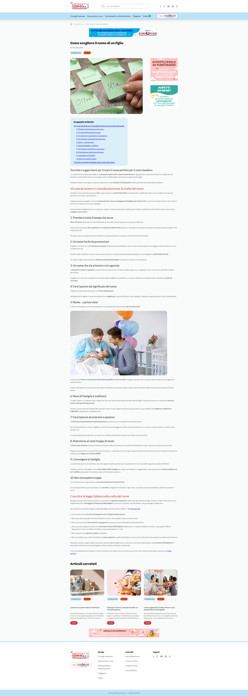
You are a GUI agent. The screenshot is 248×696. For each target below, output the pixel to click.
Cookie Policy (131, 665)
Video (145, 16)
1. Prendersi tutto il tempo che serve (90, 129)
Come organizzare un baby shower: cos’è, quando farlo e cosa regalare (159, 608)
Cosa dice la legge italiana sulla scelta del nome (94, 162)
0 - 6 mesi (87, 53)
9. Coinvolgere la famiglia (85, 155)
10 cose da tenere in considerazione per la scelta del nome (99, 126)
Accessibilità (131, 670)
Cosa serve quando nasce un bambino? (85, 607)
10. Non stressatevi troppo (86, 159)
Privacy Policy (131, 661)
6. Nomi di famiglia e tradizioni (87, 146)
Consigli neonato (77, 16)
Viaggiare (137, 16)
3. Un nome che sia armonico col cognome (91, 136)
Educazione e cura (95, 16)
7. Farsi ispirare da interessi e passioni (90, 149)
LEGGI (74, 623)
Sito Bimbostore (132, 656)
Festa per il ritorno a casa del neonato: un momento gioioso (122, 608)
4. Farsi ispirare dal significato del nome (91, 139)
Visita (161, 16)
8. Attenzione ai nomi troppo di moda (90, 152)
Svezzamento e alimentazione (118, 16)
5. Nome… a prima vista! (85, 142)
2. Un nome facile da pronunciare (88, 132)
